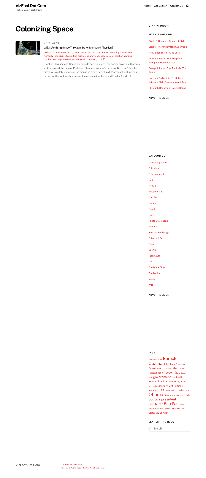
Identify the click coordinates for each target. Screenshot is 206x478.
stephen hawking (123, 56)
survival (67, 59)
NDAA (160, 390)
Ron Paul (172, 403)
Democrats (167, 368)
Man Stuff (154, 197)
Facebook (153, 373)
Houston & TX (156, 191)
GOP (150, 377)
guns (173, 377)
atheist (88, 52)
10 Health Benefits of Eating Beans (167, 88)
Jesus (171, 382)
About (147, 5)
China (172, 364)
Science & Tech (63, 52)
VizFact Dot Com (70, 464)
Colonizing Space (118, 52)
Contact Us (176, 5)
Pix (150, 215)
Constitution (155, 368)
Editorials (154, 168)
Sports (152, 250)
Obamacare (169, 395)
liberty (177, 381)
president (168, 399)
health (179, 377)
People (152, 209)
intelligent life (61, 56)
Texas (173, 408)
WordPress (76, 468)
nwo (187, 390)
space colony (107, 56)
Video (152, 279)
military (163, 385)
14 (101, 59)
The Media (154, 273)
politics (73, 56)
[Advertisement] (171, 125)
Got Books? (160, 5)
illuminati (163, 381)
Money (152, 203)
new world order (174, 390)
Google (183, 373)
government (162, 377)
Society (153, 244)
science (82, 56)
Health (152, 185)
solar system (93, 56)
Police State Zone (158, 220)
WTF (151, 285)
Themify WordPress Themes (94, 468)
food (160, 372)
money (152, 390)
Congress (180, 364)
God (130, 52)
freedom (168, 372)
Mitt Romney (175, 385)
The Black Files (157, 267)
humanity (48, 56)
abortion (79, 52)
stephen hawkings (53, 59)
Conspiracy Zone (158, 162)
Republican (156, 404)
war (165, 412)
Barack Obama (100, 52)
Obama (156, 394)
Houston (153, 381)
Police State (183, 395)
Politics (153, 226)
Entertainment (156, 174)
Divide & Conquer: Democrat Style (167, 41)
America (158, 359)
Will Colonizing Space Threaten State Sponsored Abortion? (78, 47)
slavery (152, 408)
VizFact (48, 52)
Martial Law (154, 386)
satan (182, 404)
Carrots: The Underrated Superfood (168, 47)
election (178, 368)
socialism (159, 409)
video (159, 412)
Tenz (151, 261)
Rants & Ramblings (159, 232)
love (183, 381)
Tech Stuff (154, 255)
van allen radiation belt (83, 59)
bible (165, 364)
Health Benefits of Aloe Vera (164, 52)
